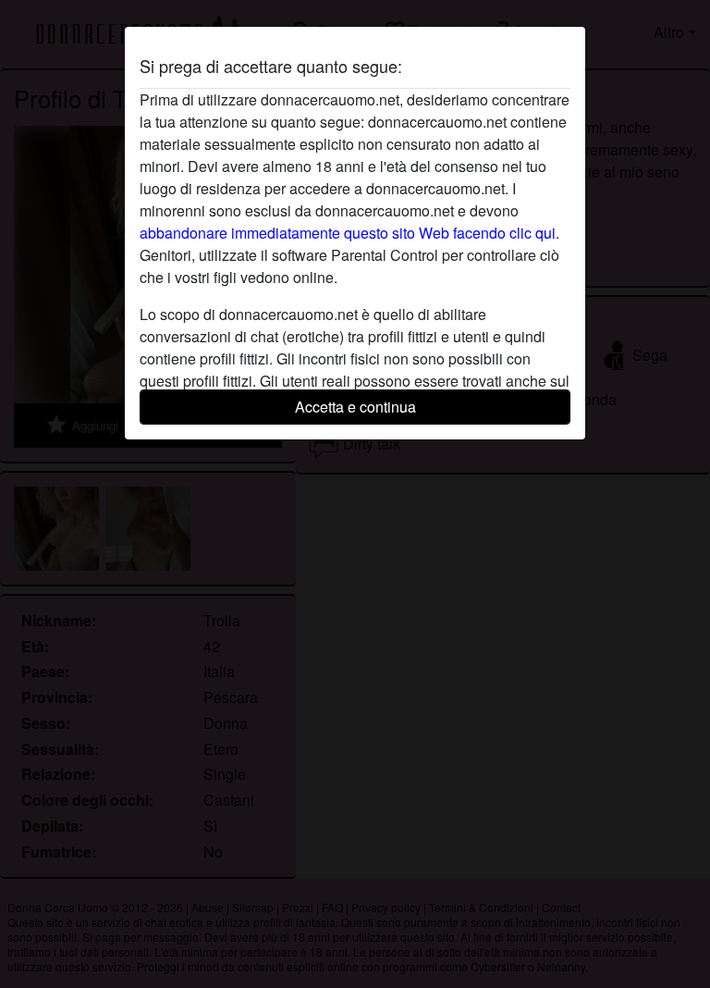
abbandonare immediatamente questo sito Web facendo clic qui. (349, 232)
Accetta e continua (355, 406)
